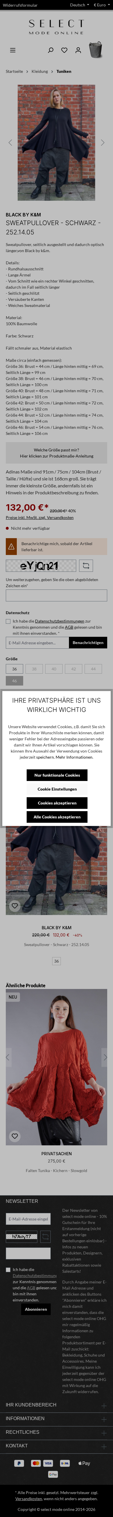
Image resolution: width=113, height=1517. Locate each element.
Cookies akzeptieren (57, 802)
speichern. (45, 757)
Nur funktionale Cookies (57, 775)
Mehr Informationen (74, 757)
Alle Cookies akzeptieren (57, 816)
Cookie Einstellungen (57, 788)
